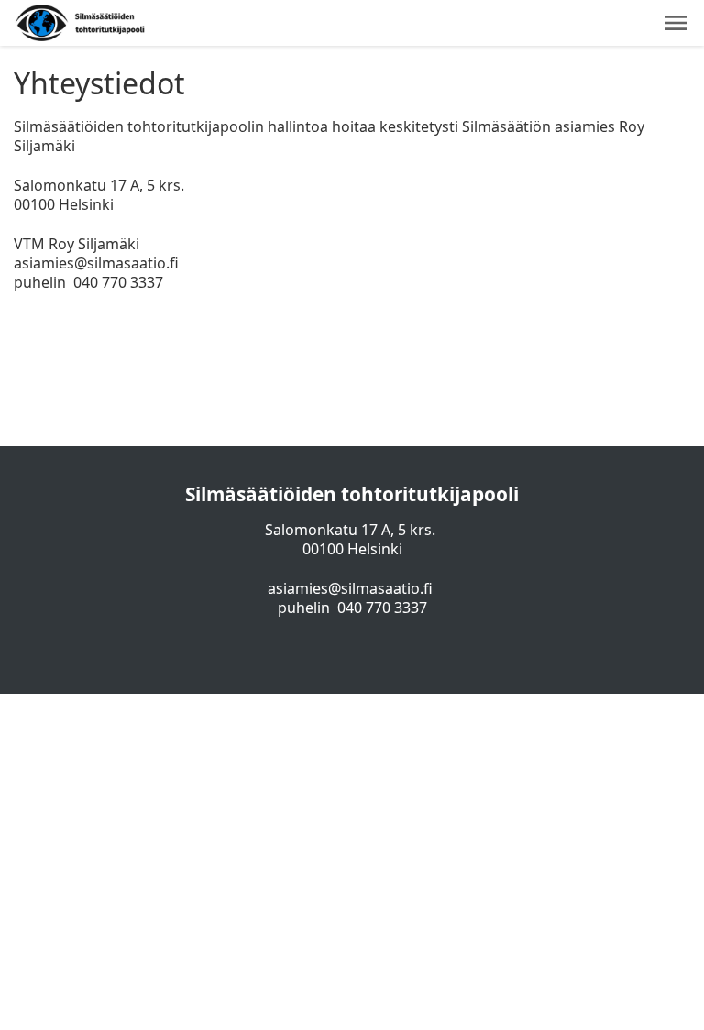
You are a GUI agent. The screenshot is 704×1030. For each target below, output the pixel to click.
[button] (675, 23)
